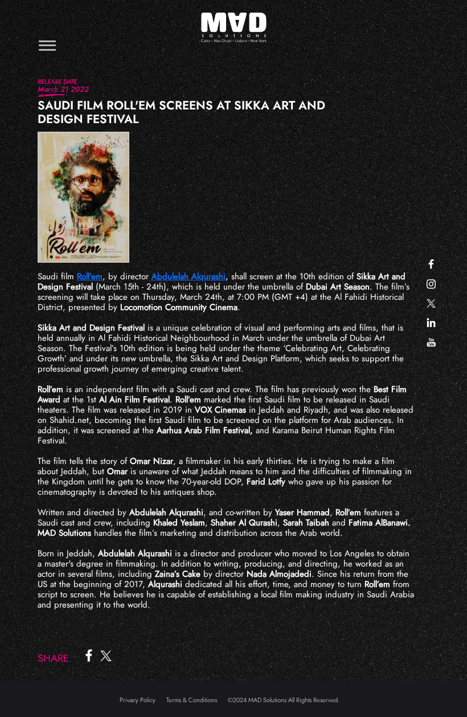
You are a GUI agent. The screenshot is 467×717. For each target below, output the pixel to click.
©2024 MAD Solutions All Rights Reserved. (283, 699)
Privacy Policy (137, 699)
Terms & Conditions (191, 699)
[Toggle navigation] (47, 45)
